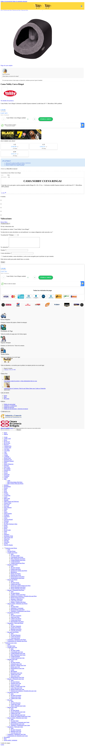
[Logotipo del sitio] (38, 10)
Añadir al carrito (45, 277)
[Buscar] (3, 6)
